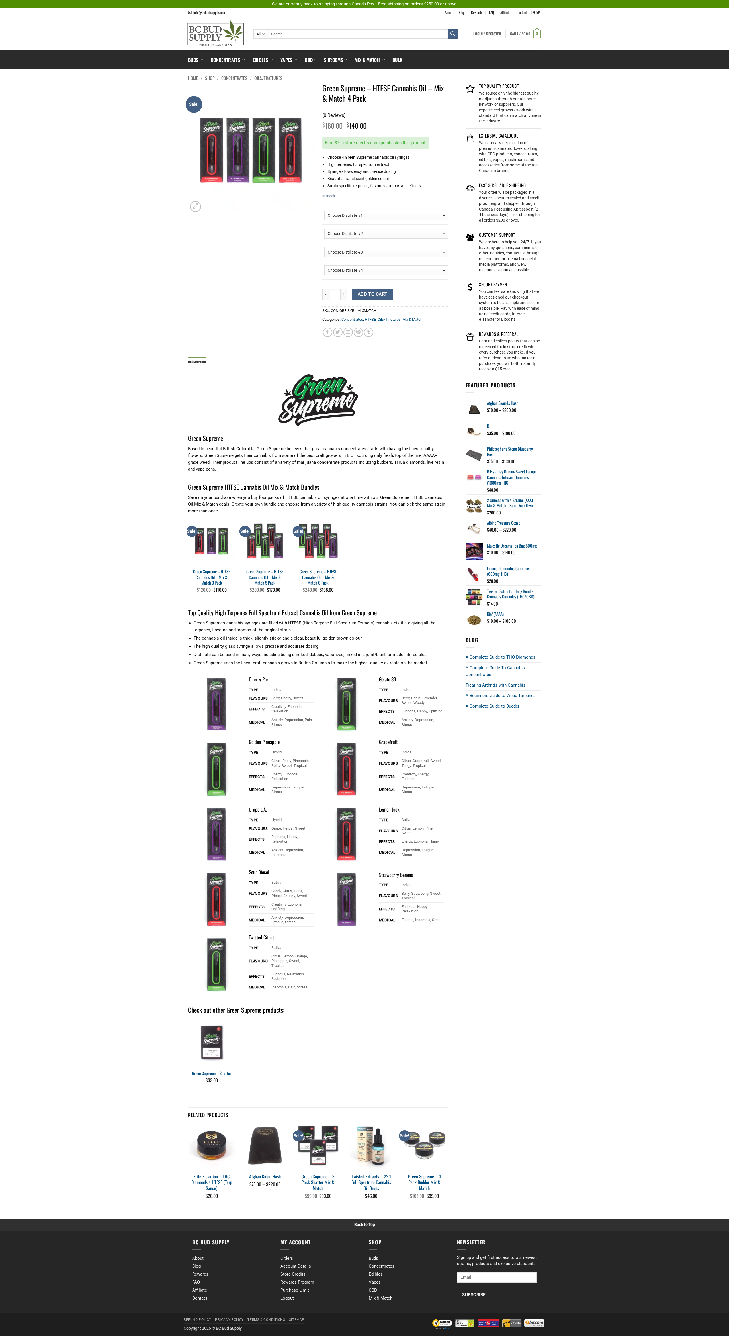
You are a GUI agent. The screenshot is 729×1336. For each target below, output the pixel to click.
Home (193, 78)
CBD (309, 59)
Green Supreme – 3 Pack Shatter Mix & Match (318, 1182)
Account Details (295, 1266)
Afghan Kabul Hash (265, 1177)
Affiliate (505, 12)
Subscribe (474, 1294)
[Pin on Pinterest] (358, 332)
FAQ (491, 12)
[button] (525, 34)
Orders (286, 1258)
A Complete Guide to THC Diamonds (500, 657)
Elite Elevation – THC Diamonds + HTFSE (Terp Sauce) (211, 1182)
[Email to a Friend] (348, 332)
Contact (522, 12)
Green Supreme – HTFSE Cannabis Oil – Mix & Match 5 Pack (264, 577)
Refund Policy (197, 1320)
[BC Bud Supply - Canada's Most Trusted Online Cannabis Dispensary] (216, 33)
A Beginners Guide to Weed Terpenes (501, 695)
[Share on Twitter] (338, 332)
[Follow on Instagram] (533, 13)
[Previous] (188, 1167)
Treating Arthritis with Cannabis (495, 685)
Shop (210, 78)
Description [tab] (197, 361)
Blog (462, 12)
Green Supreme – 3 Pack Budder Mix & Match (424, 1182)
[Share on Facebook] (327, 332)
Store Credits (293, 1274)
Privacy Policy (229, 1320)
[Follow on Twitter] (538, 13)
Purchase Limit (294, 1290)
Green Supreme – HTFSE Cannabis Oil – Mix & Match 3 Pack (211, 577)
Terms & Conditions (266, 1320)
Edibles (261, 59)
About (448, 12)
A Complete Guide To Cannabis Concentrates (495, 671)
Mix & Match (368, 59)
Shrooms (333, 59)
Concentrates (226, 59)
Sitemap (296, 1320)
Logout (287, 1298)
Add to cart (373, 294)
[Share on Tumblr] (368, 332)
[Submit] (453, 34)
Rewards (476, 12)
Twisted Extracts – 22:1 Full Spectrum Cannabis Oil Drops (371, 1182)
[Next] (448, 1167)
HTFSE (370, 319)
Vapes (287, 59)
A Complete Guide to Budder (492, 706)
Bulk (397, 59)
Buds (194, 59)
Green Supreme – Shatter (211, 1073)
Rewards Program (297, 1282)
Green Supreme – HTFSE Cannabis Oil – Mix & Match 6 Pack (318, 577)
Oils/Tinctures (268, 78)
